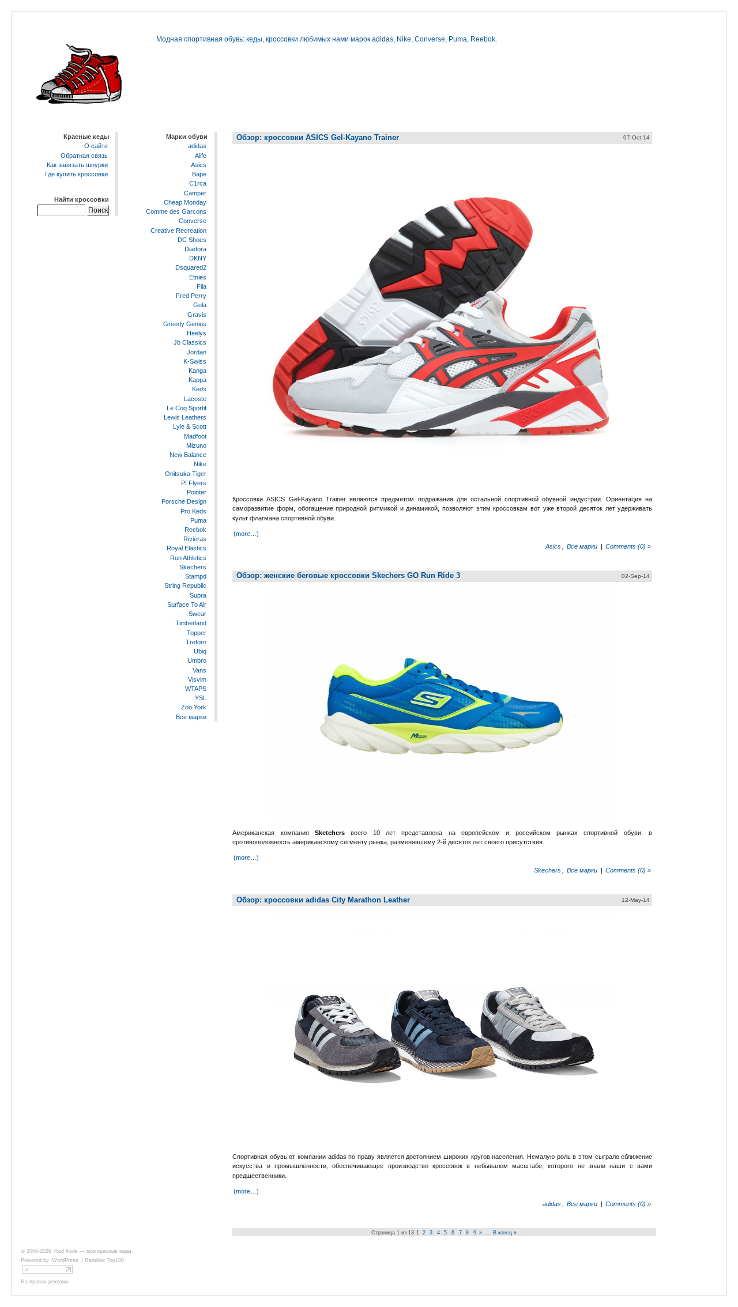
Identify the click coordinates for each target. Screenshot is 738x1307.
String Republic (185, 586)
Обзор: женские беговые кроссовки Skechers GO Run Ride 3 (348, 576)
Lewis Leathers (185, 417)
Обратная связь (84, 155)
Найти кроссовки (81, 199)
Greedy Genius (184, 323)
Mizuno (196, 445)
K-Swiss (194, 361)
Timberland (190, 622)
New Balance (188, 454)
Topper (196, 632)
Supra (198, 595)
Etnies (197, 277)
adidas (197, 146)
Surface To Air (186, 604)
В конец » (505, 1233)
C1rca (197, 183)
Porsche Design (183, 501)
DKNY (197, 258)
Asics (198, 164)
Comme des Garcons (176, 211)
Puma (198, 520)
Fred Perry (191, 295)
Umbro (196, 660)
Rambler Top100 (104, 1260)
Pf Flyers (193, 482)
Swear (197, 613)
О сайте (96, 146)
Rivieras (194, 538)
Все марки (191, 716)
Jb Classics (190, 342)
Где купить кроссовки (76, 174)
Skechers (192, 567)
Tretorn (196, 642)
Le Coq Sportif (186, 408)
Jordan (196, 352)
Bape (199, 174)
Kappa (197, 379)
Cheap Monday (185, 202)
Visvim (197, 679)
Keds (199, 389)
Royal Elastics (186, 548)
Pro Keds (193, 511)
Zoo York (193, 707)
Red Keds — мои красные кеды (92, 1251)
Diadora (195, 248)
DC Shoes (192, 239)
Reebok (195, 529)
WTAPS (195, 688)
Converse (192, 220)
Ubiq (200, 651)
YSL (200, 697)
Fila (201, 286)
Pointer (196, 492)
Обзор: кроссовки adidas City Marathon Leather (323, 900)
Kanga (197, 370)
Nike (200, 463)
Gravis (196, 314)
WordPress (65, 1260)
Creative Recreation (178, 230)
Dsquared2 (190, 268)
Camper (195, 193)
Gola (199, 304)
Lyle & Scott (189, 427)
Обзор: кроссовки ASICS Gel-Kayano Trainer (317, 137)
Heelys (196, 333)
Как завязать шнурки (77, 164)
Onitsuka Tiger (185, 473)
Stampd (195, 576)
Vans (199, 670)
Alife (200, 155)
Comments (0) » (628, 546)
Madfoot (195, 436)
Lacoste (195, 398)
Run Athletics (188, 557)
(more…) (246, 533)
